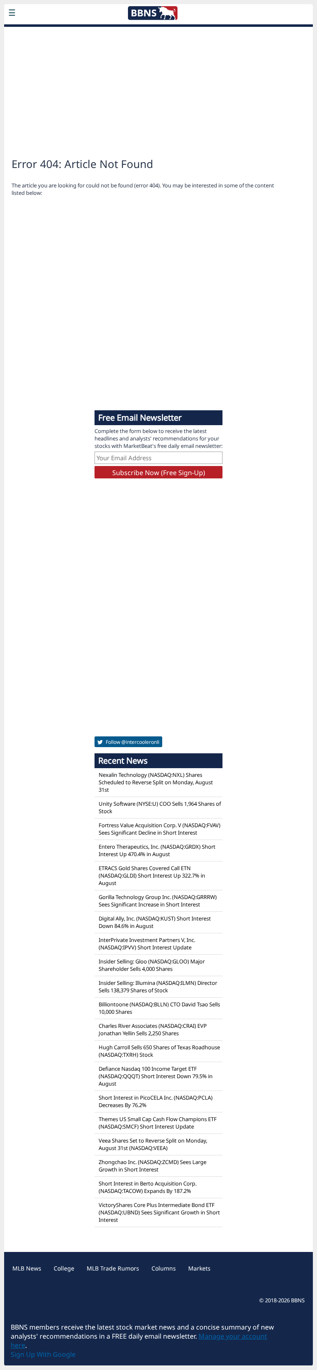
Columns (163, 1268)
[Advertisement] (158, 89)
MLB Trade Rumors (113, 1268)
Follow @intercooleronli (131, 741)
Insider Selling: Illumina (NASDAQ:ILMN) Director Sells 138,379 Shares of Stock (158, 986)
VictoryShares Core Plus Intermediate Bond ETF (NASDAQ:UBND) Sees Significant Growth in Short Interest (159, 1212)
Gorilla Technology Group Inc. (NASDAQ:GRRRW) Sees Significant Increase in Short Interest (158, 900)
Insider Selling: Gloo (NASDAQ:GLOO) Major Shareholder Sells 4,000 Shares (152, 965)
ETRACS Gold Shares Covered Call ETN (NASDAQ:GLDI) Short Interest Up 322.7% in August (152, 875)
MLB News (26, 1268)
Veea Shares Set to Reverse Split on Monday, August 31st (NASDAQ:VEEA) (153, 1144)
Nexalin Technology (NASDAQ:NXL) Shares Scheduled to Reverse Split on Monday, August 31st (156, 782)
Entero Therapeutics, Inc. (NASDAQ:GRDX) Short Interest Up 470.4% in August (157, 850)
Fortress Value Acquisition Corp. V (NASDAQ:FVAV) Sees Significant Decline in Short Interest (159, 828)
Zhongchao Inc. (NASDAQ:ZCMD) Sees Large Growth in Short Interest (152, 1165)
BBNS (298, 1300)
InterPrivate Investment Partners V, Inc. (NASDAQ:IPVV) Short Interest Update (147, 943)
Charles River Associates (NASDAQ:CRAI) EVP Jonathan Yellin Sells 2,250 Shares (153, 1029)
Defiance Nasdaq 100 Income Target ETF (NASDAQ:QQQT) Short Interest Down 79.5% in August (156, 1076)
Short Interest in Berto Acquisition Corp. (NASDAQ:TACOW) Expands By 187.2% (147, 1187)
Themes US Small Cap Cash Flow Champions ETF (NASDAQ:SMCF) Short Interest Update (158, 1122)
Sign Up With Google (43, 1354)
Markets (199, 1268)
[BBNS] (64, 32)
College (64, 1268)
